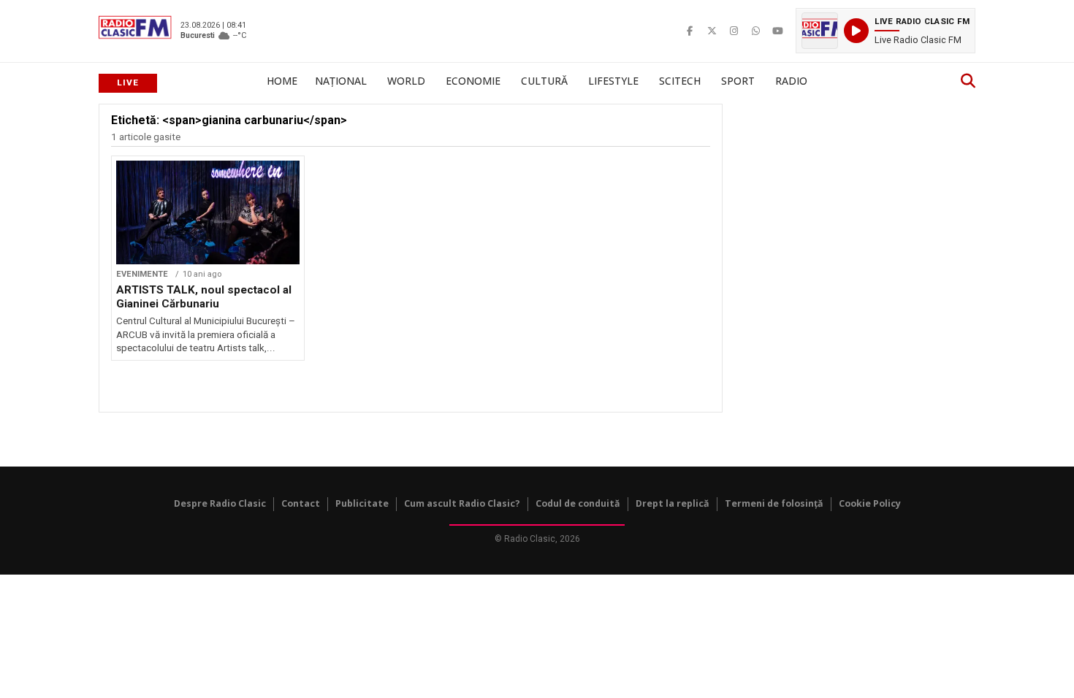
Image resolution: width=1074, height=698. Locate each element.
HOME (282, 81)
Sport (738, 81)
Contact (300, 503)
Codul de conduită (578, 503)
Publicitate (362, 503)
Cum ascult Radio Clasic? (462, 503)
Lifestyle (613, 81)
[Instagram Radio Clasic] (733, 31)
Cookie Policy (870, 503)
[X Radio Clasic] (712, 31)
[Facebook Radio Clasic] (690, 31)
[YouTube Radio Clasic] (777, 31)
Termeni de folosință (774, 503)
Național (341, 81)
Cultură (544, 81)
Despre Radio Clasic (220, 503)
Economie (473, 81)
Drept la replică (672, 503)
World (406, 81)
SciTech (680, 81)
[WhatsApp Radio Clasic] (755, 31)
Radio (791, 81)
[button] (885, 30)
